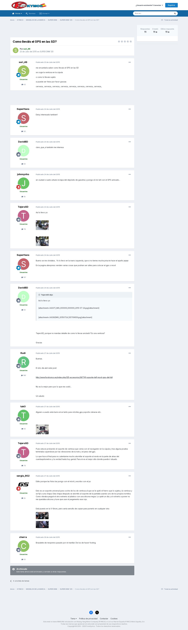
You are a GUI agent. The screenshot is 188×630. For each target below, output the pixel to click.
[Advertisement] (72, 31)
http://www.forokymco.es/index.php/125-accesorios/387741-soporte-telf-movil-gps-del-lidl (74, 377)
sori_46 (23, 62)
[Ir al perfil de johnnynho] (23, 183)
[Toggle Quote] (39, 295)
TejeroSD (23, 206)
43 (24, 84)
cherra (23, 537)
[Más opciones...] (129, 62)
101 (24, 131)
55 (24, 429)
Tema (73, 618)
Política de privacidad (88, 618)
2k (24, 498)
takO (23, 406)
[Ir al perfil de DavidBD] (23, 150)
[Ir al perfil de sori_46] (15, 50)
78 (24, 229)
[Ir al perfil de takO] (23, 415)
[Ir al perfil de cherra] (23, 546)
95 (24, 164)
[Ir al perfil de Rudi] (23, 362)
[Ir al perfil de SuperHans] (23, 118)
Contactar (104, 618)
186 (24, 375)
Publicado (48, 62)
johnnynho (23, 174)
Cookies (114, 618)
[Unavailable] (42, 225)
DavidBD (23, 141)
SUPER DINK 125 (46, 51)
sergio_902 (23, 475)
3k (24, 197)
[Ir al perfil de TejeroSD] (23, 216)
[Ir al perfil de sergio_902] (23, 485)
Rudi (23, 353)
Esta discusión (163, 13)
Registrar (171, 5)
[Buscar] (175, 13)
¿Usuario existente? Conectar (149, 5)
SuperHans (23, 109)
